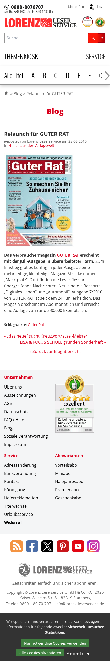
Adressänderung (20, 465)
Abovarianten (69, 455)
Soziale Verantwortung (26, 436)
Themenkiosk (21, 56)
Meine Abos (76, 6)
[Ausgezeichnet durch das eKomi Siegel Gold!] (100, 22)
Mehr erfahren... (80, 653)
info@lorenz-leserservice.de (79, 603)
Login (100, 6)
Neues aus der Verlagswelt (31, 145)
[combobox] (46, 38)
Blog (18, 94)
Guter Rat (36, 324)
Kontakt (11, 481)
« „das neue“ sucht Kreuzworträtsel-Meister (45, 336)
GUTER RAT (68, 255)
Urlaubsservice (18, 514)
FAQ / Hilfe (14, 420)
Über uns (13, 387)
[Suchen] (96, 38)
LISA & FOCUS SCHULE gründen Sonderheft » (63, 342)
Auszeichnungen (20, 395)
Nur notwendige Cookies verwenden (55, 643)
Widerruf (13, 522)
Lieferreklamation (21, 498)
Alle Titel (13, 75)
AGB (8, 403)
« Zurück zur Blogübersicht (55, 351)
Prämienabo (67, 489)
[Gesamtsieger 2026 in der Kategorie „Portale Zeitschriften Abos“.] (87, 22)
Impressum (15, 444)
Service (95, 56)
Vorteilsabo (66, 465)
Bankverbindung (20, 473)
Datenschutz (16, 411)
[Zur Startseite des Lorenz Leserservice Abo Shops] (42, 23)
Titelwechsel (16, 506)
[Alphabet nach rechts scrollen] (107, 75)
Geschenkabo (68, 498)
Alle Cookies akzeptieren (40, 652)
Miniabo (63, 473)
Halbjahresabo (69, 481)
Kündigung (14, 489)
